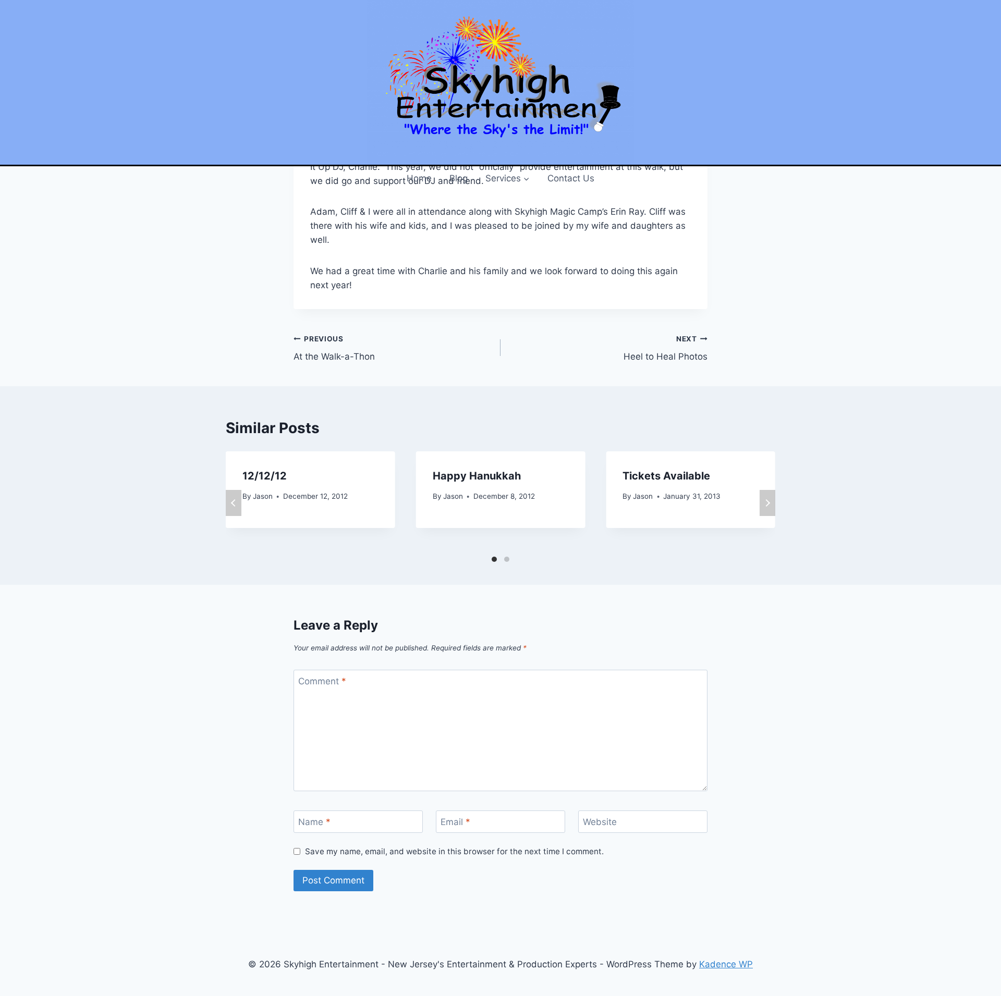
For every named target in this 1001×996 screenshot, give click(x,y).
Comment (322, 681)
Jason (263, 496)
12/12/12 (264, 476)
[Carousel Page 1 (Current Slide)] (494, 559)
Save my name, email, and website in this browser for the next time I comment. (454, 851)
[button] (526, 178)
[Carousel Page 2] (506, 559)
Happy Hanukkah (477, 476)
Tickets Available (666, 476)
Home (419, 178)
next (767, 503)
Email (455, 822)
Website (600, 822)
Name (314, 822)
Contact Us (570, 178)
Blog (458, 178)
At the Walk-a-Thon (334, 348)
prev (233, 503)
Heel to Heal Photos (665, 348)
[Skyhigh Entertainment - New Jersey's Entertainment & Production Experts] (500, 82)
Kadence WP (726, 964)
